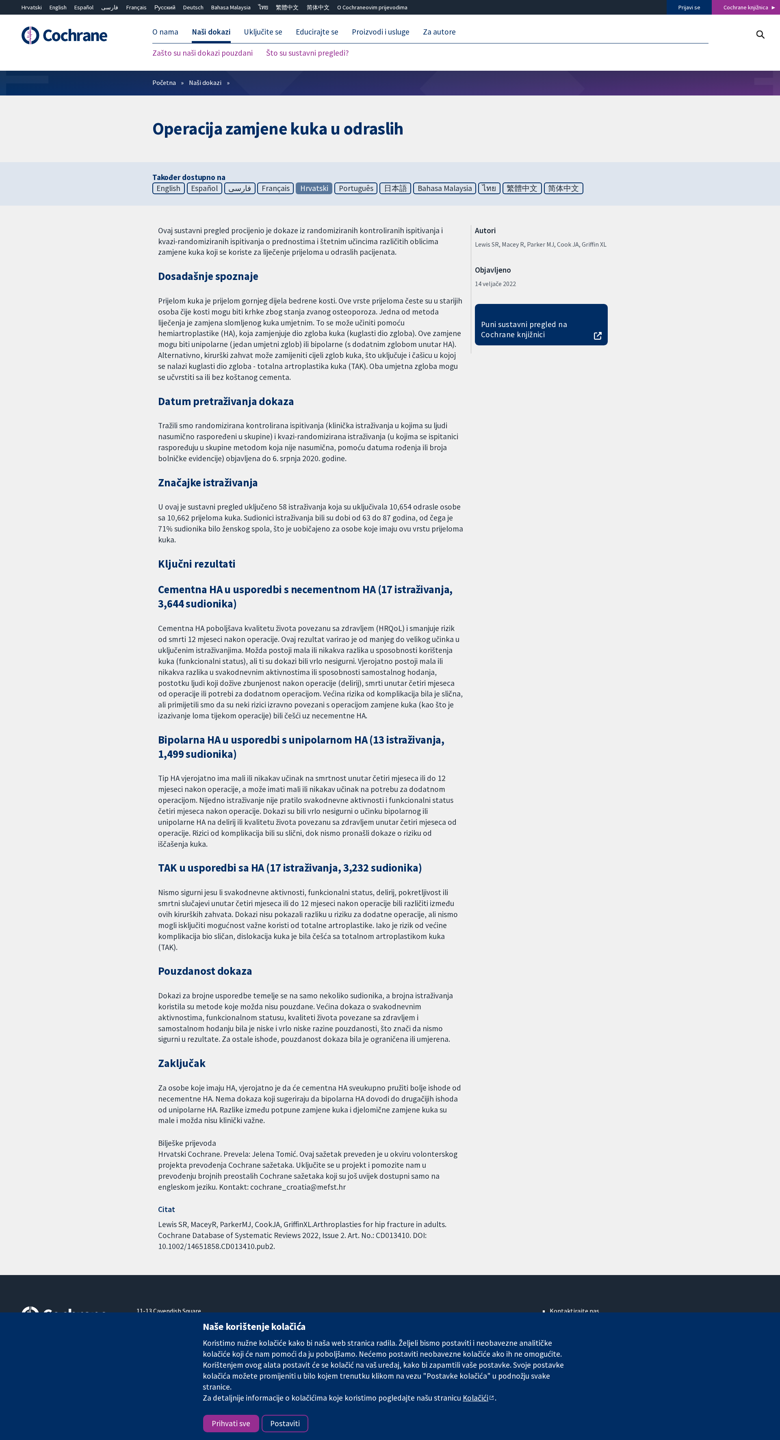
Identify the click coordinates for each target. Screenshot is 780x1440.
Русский (165, 7)
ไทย (263, 7)
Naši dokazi (205, 82)
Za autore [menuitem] (439, 32)
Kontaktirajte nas (574, 1311)
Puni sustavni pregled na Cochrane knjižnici (524, 329)
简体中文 (318, 7)
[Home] (73, 35)
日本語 (395, 188)
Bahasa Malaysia (231, 7)
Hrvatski (32, 7)
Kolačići (475, 1398)
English (58, 7)
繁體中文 (287, 7)
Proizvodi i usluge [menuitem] (381, 32)
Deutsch (193, 7)
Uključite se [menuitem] (263, 32)
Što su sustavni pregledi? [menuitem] (307, 53)
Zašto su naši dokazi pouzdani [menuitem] (202, 53)
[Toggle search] (760, 34)
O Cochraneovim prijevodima (372, 7)
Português (356, 188)
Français (136, 7)
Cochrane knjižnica (746, 7)
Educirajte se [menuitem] (317, 32)
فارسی (109, 7)
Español (83, 7)
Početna (164, 82)
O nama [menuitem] (165, 32)
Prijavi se (689, 7)
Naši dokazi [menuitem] (211, 32)
